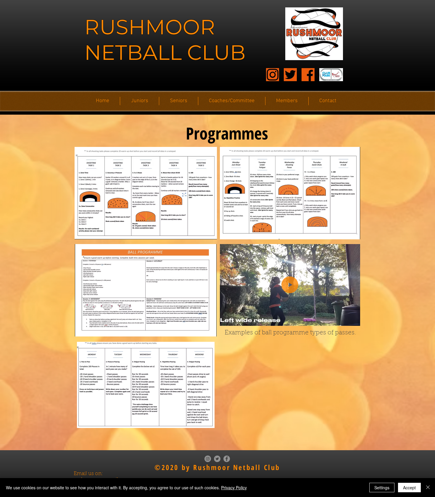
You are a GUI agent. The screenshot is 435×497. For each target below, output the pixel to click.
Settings (381, 487)
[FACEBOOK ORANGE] (308, 74)
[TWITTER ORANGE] (290, 74)
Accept (409, 487)
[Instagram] (207, 459)
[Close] (427, 487)
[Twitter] (217, 459)
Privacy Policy (234, 487)
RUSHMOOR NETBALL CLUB (165, 39)
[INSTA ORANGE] (272, 74)
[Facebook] (226, 459)
